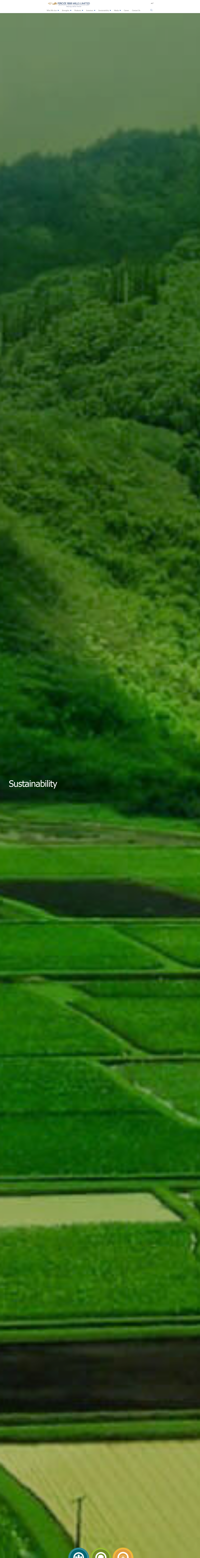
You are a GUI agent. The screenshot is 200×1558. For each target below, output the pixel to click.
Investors (89, 10)
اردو (152, 3)
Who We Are (52, 10)
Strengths (65, 10)
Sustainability (103, 10)
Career (126, 10)
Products (77, 10)
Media (116, 10)
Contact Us (136, 10)
